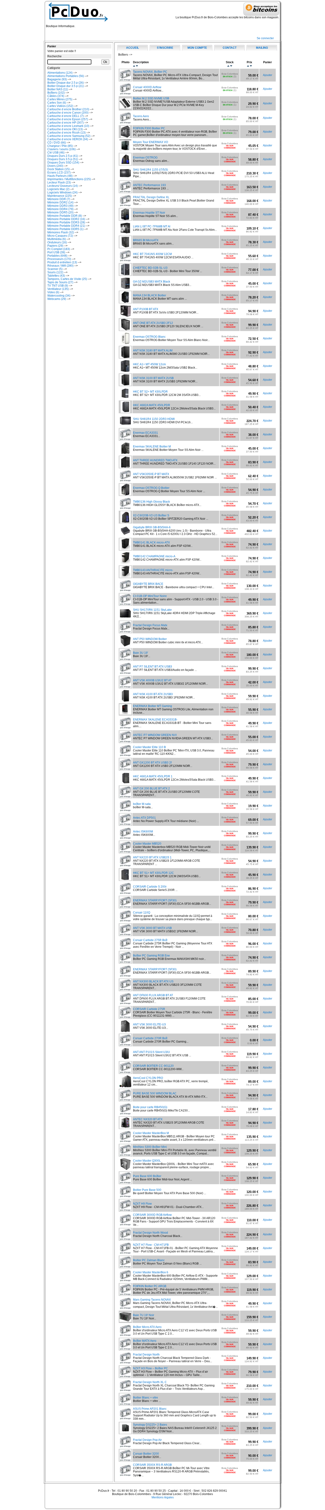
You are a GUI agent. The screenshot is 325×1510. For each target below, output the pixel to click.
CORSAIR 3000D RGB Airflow (152, 1215)
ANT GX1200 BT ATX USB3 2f (152, 762)
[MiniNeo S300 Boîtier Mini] (125, 1155)
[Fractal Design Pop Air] (125, 1446)
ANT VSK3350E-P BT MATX (151, 474)
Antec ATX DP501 (144, 817)
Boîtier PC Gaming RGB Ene (151, 955)
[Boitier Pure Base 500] (125, 1196)
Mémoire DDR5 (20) (60, 212)
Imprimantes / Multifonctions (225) (69, 179)
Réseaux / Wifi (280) (60, 265)
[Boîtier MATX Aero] (125, 1349)
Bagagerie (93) (57, 79)
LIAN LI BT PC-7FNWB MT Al (151, 226)
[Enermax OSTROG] (125, 164)
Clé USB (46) (55, 152)
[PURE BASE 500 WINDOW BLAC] (125, 1100)
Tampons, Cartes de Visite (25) (67, 279)
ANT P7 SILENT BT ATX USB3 (152, 666)
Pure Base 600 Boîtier (147, 1176)
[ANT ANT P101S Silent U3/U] (125, 1058)
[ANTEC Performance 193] (125, 191)
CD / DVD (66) (56, 142)
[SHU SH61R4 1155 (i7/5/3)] (125, 178)
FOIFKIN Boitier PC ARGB (149, 1286)
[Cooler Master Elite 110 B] (125, 755)
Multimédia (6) (56, 239)
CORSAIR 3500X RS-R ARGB (152, 1465)
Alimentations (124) (60, 72)
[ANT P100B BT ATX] (125, 315)
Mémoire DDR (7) (58, 199)
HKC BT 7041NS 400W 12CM (152, 254)
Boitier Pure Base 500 (147, 1190)
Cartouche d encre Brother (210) (68, 109)
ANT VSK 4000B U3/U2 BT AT (152, 680)
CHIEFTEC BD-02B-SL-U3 (150, 267)
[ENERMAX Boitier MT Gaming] (125, 713)
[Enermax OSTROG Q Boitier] (125, 494)
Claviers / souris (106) (61, 149)
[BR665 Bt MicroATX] (125, 247)
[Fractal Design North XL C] (125, 1390)
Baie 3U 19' (140, 652)
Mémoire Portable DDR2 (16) (66, 219)
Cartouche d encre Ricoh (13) (66, 132)
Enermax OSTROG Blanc (149, 336)
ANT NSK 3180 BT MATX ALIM (152, 350)
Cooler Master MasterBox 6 (150, 1272)
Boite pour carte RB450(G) (150, 1107)
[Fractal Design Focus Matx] (125, 632)
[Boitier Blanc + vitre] (125, 1404)
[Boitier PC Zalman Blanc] (125, 1267)
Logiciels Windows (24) (62, 192)
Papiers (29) (55, 245)
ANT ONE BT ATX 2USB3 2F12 (153, 323)
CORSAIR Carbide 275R (149, 1009)
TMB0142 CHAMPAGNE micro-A (154, 556)
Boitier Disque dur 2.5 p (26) (65, 82)
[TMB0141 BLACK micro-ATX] (125, 549)
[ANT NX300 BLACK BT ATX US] (125, 989)
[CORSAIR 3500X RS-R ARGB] (125, 1475)
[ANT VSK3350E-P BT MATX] (125, 480)
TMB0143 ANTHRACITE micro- (153, 570)
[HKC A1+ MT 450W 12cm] (125, 371)
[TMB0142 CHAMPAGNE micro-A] (125, 563)
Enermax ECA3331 (145, 432)
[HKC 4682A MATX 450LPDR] (125, 412)
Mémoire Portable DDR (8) (64, 215)
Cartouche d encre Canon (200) (68, 112)
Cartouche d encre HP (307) (65, 122)
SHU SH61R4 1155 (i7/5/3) (150, 169)
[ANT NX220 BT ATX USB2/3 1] (125, 865)
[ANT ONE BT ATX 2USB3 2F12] (125, 329)
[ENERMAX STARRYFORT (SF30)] (125, 907)
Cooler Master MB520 (147, 843)
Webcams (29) (56, 299)
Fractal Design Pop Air (147, 1440)
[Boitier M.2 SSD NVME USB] (125, 107)
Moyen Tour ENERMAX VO (150, 142)
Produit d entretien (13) (62, 262)
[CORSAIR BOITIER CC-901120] (125, 1072)
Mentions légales (163, 1497)
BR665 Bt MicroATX (145, 240)
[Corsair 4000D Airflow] (125, 94)
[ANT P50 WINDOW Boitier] (125, 645)
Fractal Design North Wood (150, 1232)
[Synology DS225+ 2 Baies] (125, 1432)
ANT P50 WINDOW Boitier (150, 639)
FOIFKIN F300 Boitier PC (149, 128)
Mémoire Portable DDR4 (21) (66, 225)
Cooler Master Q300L (147, 1160)
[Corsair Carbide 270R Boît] (125, 1045)
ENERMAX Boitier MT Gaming (152, 706)
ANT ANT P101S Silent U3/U (151, 1052)
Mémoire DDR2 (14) (60, 202)
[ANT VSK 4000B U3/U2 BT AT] (125, 687)
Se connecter (265, 38)
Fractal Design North (146, 1354)
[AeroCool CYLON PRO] (125, 1086)
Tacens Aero (141, 116)
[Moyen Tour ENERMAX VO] (125, 150)
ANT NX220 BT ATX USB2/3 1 (152, 857)
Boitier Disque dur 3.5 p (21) (65, 86)
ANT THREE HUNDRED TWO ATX (155, 460)
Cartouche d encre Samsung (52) (68, 136)
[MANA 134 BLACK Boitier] (125, 302)
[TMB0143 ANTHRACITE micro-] (125, 576)
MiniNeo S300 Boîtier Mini (150, 1147)
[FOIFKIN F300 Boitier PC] (125, 136)
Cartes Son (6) (56, 102)
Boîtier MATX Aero (144, 1340)
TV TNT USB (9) (57, 285)
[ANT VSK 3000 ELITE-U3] (125, 1031)
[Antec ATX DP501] (125, 824)
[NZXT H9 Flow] (125, 1210)
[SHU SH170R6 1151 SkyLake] (125, 618)
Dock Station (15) (58, 169)
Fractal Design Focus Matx (150, 625)
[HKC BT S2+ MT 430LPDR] (125, 398)
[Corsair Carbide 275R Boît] (125, 948)
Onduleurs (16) (57, 242)
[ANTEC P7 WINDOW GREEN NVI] (125, 741)
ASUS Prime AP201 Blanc (150, 1408)
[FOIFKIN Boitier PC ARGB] (125, 1294)
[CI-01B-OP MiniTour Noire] (125, 604)
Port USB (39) (56, 252)
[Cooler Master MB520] (125, 852)
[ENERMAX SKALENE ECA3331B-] (125, 728)
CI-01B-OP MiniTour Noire (150, 596)
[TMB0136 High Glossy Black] (125, 508)
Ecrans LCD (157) (59, 172)
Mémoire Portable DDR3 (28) (66, 222)
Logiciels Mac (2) (58, 189)
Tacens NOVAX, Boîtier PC (150, 71)
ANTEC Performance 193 (149, 185)
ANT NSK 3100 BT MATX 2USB (153, 378)
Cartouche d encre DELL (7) (65, 116)
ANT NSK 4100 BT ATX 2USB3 (153, 694)
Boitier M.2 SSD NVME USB (151, 98)
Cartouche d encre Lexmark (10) (68, 126)
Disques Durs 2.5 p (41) (62, 156)
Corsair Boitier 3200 (146, 1453)
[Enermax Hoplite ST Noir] (125, 219)
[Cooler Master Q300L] (125, 1169)
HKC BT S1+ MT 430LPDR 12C (153, 873)
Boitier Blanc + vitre (145, 1397)
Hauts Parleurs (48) (60, 176)
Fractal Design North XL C (150, 1382)
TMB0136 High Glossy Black (151, 501)
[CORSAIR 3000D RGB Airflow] (125, 1224)
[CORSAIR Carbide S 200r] (125, 893)
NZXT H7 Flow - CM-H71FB (151, 1244)
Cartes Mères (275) (59, 99)
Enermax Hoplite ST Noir (149, 212)
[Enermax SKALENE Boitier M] (125, 453)
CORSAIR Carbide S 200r (150, 886)
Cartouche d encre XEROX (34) (67, 139)
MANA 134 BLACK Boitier (149, 295)
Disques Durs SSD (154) (63, 162)
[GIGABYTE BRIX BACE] (125, 590)
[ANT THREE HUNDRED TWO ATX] (125, 467)
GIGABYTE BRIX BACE (148, 584)
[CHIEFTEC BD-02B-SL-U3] (125, 274)
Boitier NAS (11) (57, 89)
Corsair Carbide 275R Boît (150, 940)
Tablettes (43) (56, 275)
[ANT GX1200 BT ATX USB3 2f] (125, 769)
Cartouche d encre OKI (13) (65, 129)
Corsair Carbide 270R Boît (150, 1038)
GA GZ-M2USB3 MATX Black (151, 281)
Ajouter (267, 75)
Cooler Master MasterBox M (151, 1133)
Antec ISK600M (143, 831)
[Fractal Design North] (125, 1363)
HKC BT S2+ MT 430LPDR (150, 391)
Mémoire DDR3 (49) (60, 205)
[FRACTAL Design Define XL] (125, 205)
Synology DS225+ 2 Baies (150, 1424)
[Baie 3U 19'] (125, 659)
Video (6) (53, 292)
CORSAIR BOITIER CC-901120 (153, 1066)
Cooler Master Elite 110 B (149, 747)
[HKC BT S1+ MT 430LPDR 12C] (125, 879)
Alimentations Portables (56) (65, 76)
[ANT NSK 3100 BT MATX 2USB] (125, 384)
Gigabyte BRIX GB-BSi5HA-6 (152, 527)
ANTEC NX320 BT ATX (147, 1119)
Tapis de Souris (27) (60, 282)
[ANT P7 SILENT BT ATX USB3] (125, 673)
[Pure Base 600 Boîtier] (125, 1182)
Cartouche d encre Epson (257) (67, 119)
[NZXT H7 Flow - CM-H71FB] (125, 1253)
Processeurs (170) (59, 259)
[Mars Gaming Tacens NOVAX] (125, 1308)
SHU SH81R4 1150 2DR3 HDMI (154, 419)
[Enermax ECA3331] (125, 439)
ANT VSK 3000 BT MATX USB (152, 928)
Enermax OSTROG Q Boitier (151, 488)
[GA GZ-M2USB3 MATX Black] (125, 288)
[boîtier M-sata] (125, 810)
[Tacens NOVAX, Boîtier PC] (125, 80)
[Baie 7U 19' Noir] (125, 1320)
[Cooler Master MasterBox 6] (125, 1280)
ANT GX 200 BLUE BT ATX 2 (151, 788)
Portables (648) (57, 255)
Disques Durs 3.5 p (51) (62, 159)
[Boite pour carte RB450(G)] (125, 1114)
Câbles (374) (55, 96)
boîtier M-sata (142, 804)
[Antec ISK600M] (125, 838)
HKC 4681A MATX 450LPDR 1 (152, 776)
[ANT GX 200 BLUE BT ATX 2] (125, 796)
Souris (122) (55, 272)
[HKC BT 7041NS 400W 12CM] (125, 260)
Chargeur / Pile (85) (60, 146)
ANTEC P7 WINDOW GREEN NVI (155, 735)
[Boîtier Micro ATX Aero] (125, 1335)
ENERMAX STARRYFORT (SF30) (155, 900)
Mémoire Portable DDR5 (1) (65, 229)
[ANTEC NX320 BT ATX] (125, 1127)
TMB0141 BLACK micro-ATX (151, 542)
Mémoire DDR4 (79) (60, 209)
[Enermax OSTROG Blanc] (125, 343)
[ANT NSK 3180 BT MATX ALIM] (125, 357)
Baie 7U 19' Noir (143, 1315)
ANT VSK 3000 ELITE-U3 (149, 1024)
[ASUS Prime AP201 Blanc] (125, 1418)
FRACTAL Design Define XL (151, 197)
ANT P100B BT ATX (145, 309)
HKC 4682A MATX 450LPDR (151, 405)
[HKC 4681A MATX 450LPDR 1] (125, 783)
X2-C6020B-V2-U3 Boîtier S (151, 515)
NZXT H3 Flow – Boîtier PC (150, 1368)
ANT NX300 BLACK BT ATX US (153, 981)
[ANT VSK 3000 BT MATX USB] (125, 934)
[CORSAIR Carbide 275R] (125, 1017)
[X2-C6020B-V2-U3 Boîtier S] (125, 522)
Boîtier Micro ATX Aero (147, 1327)
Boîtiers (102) (56, 92)
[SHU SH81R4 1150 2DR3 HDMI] (125, 425)
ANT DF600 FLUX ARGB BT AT (153, 995)
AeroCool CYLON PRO (148, 1078)
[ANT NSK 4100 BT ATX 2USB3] (125, 700)
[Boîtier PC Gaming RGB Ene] (125, 962)
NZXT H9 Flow (142, 1203)
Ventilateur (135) (58, 289)
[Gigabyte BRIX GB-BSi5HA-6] (125, 534)
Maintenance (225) (59, 195)
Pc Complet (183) (58, 249)
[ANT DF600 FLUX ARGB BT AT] (125, 1003)
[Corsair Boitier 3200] (125, 1460)
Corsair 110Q (141, 912)
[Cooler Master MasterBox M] (125, 1141)
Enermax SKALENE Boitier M (152, 446)
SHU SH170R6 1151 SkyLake (152, 609)
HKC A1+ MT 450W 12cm (149, 364)
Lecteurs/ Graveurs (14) (62, 186)
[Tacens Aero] (125, 123)
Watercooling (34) (58, 295)
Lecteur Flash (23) (59, 182)
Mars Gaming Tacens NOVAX (152, 1299)
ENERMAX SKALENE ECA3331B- (155, 719)
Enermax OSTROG (145, 157)
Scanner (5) (55, 269)
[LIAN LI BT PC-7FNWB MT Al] (125, 233)
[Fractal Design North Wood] (125, 1239)
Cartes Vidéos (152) (60, 106)
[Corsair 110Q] (125, 921)
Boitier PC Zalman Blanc (149, 1260)
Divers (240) (55, 166)
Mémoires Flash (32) (60, 232)
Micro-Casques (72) (60, 235)
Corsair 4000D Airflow (147, 87)
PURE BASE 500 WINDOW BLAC (155, 1093)
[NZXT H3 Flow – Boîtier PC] (125, 1376)
